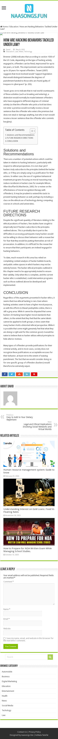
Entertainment (8, 691)
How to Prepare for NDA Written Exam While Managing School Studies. (27, 550)
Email (6, 619)
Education (14, 26)
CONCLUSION (12, 141)
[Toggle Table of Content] (31, 131)
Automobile (7, 671)
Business (6, 676)
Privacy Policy (35, 732)
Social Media (7, 705)
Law (16, 52)
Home (5, 26)
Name (6, 609)
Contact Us (22, 732)
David (8, 50)
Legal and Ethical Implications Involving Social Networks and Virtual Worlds (37, 425)
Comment (8, 581)
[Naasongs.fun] (29, 10)
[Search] (50, 657)
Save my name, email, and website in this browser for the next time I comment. (28, 639)
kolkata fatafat (41, 735)
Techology (28, 52)
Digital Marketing (9, 681)
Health (4, 696)
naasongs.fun (27, 735)
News (21, 52)
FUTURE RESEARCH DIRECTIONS (20, 138)
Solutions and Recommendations (20, 135)
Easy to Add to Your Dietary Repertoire (19, 417)
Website (7, 628)
